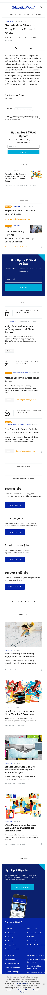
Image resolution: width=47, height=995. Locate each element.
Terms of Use (23, 990)
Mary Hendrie (9, 725)
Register (9, 350)
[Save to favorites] (23, 48)
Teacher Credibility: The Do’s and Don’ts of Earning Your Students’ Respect (20, 769)
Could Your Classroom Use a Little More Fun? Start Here (19, 713)
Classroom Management (23, 109)
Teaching (9, 21)
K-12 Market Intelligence (36, 972)
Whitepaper (28, 206)
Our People (9, 941)
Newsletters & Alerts (12, 964)
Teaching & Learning (38, 14)
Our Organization (11, 933)
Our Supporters (10, 945)
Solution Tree (25, 219)
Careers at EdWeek (12, 949)
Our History (9, 937)
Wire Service (8, 98)
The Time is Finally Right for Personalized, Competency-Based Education (19, 236)
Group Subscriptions (12, 968)
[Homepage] (23, 7)
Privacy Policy (22, 983)
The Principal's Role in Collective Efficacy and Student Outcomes (22, 431)
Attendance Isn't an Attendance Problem (22, 380)
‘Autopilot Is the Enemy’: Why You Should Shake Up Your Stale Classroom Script (15, 177)
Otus (33, 451)
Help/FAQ (30, 937)
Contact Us (32, 928)
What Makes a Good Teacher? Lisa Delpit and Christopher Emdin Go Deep (20, 828)
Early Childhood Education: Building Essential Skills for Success (19, 329)
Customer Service (33, 941)
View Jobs (13, 505)
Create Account (23, 887)
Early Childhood (12, 322)
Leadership (12, 14)
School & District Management (18, 424)
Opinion (17, 171)
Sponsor (8, 228)
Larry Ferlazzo (10, 185)
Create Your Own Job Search (22, 602)
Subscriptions (10, 960)
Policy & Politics (23, 14)
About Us (8, 928)
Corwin (34, 400)
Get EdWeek (9, 955)
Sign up (23, 287)
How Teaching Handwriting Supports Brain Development (20, 655)
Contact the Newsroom (36, 945)
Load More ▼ (23, 858)
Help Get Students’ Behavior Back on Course (20, 212)
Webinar (35, 373)
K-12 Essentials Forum (29, 322)
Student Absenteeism (22, 373)
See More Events (23, 466)
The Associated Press (15, 38)
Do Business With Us (35, 955)
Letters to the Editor (35, 933)
